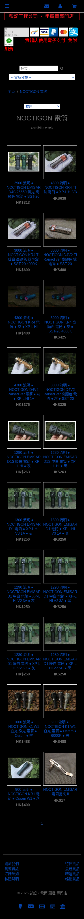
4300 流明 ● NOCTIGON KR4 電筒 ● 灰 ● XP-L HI (24, 322)
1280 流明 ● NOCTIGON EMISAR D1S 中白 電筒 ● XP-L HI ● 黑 (60, 459)
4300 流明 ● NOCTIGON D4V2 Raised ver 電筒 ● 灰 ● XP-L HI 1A (23, 392)
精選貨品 (72, 874)
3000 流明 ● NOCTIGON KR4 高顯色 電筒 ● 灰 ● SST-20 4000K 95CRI (60, 324)
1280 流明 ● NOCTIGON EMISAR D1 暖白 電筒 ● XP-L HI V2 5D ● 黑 (60, 661)
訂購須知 (11, 874)
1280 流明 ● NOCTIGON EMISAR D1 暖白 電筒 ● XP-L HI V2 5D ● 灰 (24, 661)
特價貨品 (72, 864)
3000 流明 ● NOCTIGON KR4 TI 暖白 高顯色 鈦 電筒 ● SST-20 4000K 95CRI (23, 257)
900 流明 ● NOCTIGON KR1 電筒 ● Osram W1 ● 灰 (24, 794)
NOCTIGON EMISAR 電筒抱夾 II (60, 792)
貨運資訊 (11, 869)
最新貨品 (72, 869)
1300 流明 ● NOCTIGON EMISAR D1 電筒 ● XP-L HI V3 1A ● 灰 (24, 526)
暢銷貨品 (72, 879)
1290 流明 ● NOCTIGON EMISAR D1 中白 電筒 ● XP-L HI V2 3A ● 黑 (60, 594)
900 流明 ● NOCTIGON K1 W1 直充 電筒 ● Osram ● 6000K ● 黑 (60, 728)
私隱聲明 (11, 879)
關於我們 (11, 864)
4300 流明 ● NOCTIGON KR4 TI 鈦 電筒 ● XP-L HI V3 (60, 187)
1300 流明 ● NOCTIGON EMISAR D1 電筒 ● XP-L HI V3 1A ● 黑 (60, 526)
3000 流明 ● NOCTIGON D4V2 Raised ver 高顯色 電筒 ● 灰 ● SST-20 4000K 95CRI (60, 392)
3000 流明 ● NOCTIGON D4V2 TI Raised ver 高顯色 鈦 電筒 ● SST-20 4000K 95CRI (60, 257)
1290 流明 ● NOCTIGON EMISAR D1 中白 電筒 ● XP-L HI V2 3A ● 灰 (24, 594)
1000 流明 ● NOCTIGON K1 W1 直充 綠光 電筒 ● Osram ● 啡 (23, 728)
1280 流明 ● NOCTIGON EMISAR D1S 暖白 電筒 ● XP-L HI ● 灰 (24, 459)
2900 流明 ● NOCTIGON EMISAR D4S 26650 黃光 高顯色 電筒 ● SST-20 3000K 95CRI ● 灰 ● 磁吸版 (24, 189)
